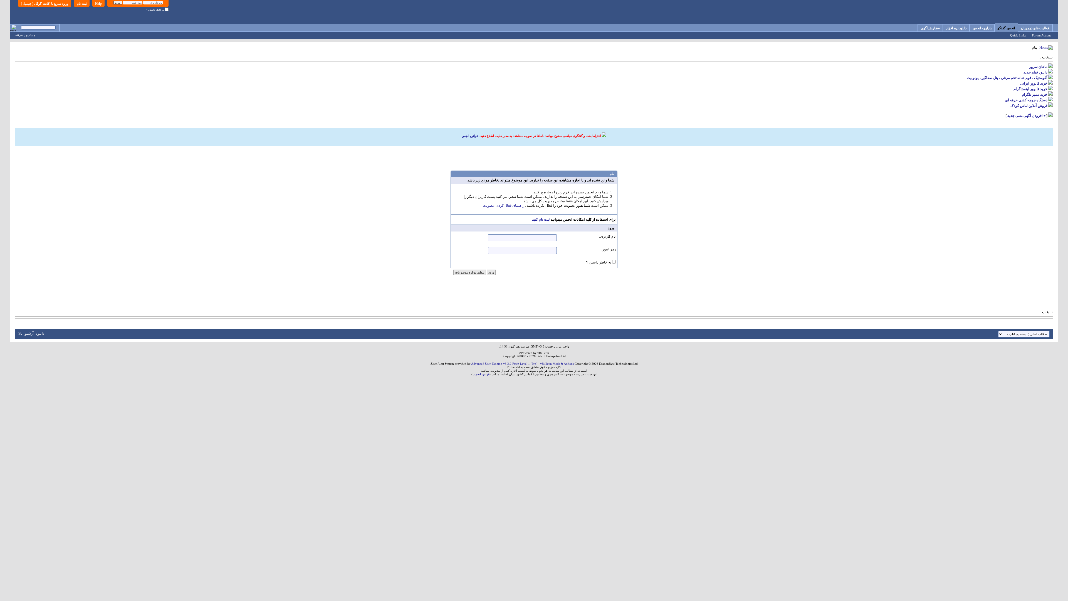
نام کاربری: (607, 236)
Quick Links (1018, 35)
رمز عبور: (608, 249)
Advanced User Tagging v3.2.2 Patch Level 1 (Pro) (504, 363)
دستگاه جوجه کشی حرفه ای (1026, 100)
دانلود (40, 333)
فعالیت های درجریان (1035, 28)
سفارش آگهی (930, 28)
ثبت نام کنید (541, 219)
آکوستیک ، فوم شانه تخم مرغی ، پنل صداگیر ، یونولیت (1007, 78)
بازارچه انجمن (982, 28)
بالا (20, 333)
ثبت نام (82, 4)
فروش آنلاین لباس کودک (1028, 106)
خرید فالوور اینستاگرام (1030, 89)
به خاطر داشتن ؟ (155, 9)
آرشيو (29, 333)
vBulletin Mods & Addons (557, 363)
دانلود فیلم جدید (1035, 72)
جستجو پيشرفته (25, 35)
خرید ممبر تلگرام (1034, 94)
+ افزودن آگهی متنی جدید (1026, 116)
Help (98, 4)
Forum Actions (1041, 35)
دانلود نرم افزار (956, 28)
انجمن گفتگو (1006, 28)
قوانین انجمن (470, 135)
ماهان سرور (1038, 67)
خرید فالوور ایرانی (1033, 83)
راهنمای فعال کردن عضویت (503, 205)
